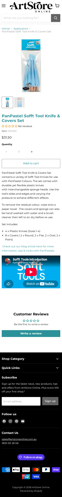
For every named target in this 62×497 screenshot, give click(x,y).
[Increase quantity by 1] (31, 151)
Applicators (20, 28)
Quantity (7, 144)
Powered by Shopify (31, 490)
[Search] (55, 18)
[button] (9, 126)
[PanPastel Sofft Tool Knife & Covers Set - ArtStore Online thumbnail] (7, 102)
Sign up (50, 401)
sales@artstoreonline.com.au (19, 439)
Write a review (31, 333)
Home (6, 28)
